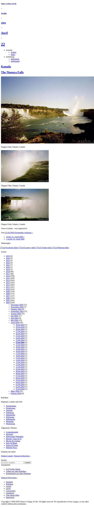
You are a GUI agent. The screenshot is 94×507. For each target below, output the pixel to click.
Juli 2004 (14, 316)
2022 (8, 263)
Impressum (10, 497)
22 (3, 44)
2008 (8, 294)
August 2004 (16, 314)
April (4, 32)
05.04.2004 (20, 380)
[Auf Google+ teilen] (26, 248)
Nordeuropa (10, 408)
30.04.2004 (20, 325)
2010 (8, 289)
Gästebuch (10, 493)
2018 (8, 271)
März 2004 (15, 391)
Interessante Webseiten (14, 436)
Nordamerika (11, 406)
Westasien (10, 421)
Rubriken (9, 484)
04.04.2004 (20, 382)
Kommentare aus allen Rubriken (18, 474)
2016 (8, 276)
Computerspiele (12, 432)
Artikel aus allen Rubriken (16, 471)
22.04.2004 (20, 342)
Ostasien (9, 410)
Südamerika (10, 415)
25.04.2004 (20, 336)
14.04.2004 (20, 360)
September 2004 (17, 311)
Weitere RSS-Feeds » (9, 478)
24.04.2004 (20, 338)
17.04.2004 (20, 353)
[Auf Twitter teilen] (44, 248)
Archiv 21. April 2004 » (15, 237)
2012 (8, 285)
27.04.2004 (20, 331)
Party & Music (11, 443)
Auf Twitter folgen (13, 469)
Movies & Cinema (13, 441)
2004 (3, 23)
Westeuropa (10, 424)
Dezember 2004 (17, 305)
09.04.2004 (20, 371)
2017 (8, 274)
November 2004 (17, 307)
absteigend (15, 59)
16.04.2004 (20, 356)
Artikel (13, 52)
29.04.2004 (20, 327)
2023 (8, 260)
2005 (8, 300)
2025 (8, 256)
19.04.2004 (20, 349)
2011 (8, 287)
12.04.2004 (20, 365)
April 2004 (15, 322)
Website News (11, 448)
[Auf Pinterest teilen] (60, 248)
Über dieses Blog (12, 495)
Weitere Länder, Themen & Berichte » (15, 456)
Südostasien (10, 419)
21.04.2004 (20, 345)
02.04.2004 (20, 387)
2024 (8, 258)
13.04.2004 (20, 362)
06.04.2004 (20, 378)
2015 (8, 278)
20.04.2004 (20, 347)
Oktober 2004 (16, 309)
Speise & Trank (12, 445)
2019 (8, 269)
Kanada (6, 66)
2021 (8, 265)
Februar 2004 (16, 393)
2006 (8, 298)
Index (13, 55)
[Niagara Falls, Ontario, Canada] (25, 181)
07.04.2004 (20, 376)
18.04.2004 (20, 351)
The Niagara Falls (12, 72)
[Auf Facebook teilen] (9, 248)
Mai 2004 (14, 320)
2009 (8, 291)
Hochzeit (9, 434)
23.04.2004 (20, 340)
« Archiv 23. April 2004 (15, 239)
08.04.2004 (20, 373)
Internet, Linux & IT (14, 439)
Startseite (9, 482)
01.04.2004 (20, 389)
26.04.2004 (20, 334)
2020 (8, 267)
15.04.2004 (20, 358)
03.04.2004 (20, 385)
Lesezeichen (10, 491)
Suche (8, 489)
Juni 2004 (14, 318)
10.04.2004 (20, 369)
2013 (8, 283)
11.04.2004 (20, 367)
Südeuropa (10, 417)
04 (9, 233)
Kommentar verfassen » (23, 233)
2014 (8, 280)
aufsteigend (15, 61)
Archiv (4, 13)
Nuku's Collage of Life (8, 4)
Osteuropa (10, 413)
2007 (8, 296)
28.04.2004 (20, 329)
